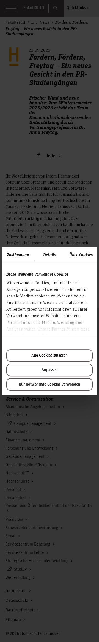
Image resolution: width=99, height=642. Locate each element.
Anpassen (50, 370)
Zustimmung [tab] (18, 254)
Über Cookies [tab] (81, 254)
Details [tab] (49, 254)
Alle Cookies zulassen (49, 355)
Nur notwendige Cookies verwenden (49, 384)
